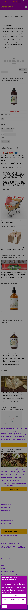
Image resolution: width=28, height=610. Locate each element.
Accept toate (14, 595)
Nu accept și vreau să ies (14, 602)
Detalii (4, 606)
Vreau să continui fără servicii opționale (14, 599)
